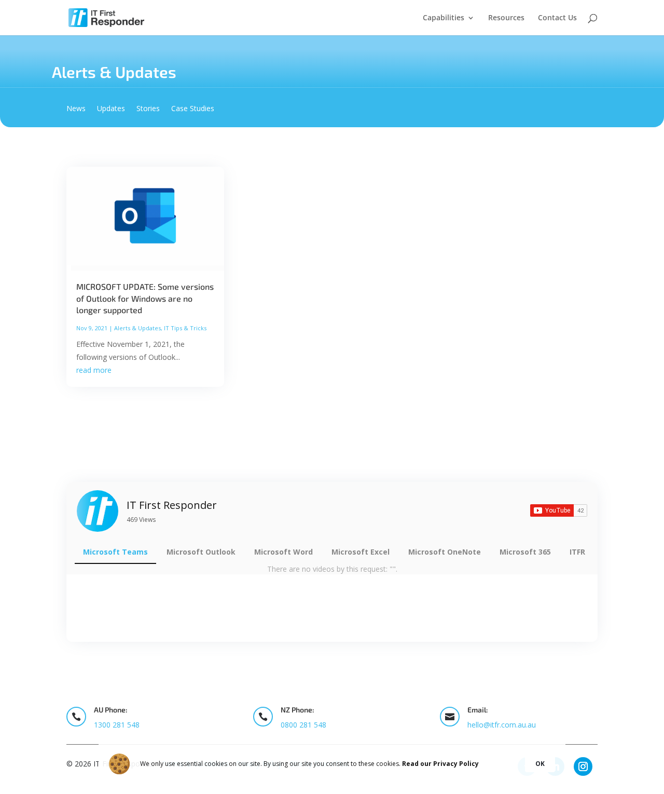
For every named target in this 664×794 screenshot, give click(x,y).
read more (94, 370)
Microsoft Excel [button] (360, 552)
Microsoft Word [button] (283, 552)
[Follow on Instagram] (583, 766)
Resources (506, 18)
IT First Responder (172, 505)
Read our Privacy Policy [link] (440, 763)
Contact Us (557, 18)
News (76, 109)
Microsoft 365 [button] (525, 552)
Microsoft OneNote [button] (444, 552)
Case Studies (192, 109)
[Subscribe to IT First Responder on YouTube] (558, 510)
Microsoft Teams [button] (115, 552)
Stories (148, 109)
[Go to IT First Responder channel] (97, 511)
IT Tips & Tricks (185, 328)
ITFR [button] (577, 552)
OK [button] (540, 763)
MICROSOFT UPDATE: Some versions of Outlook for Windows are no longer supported (145, 298)
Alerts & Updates (137, 328)
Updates (111, 109)
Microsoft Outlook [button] (201, 552)
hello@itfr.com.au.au (501, 725)
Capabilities (443, 18)
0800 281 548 (303, 725)
